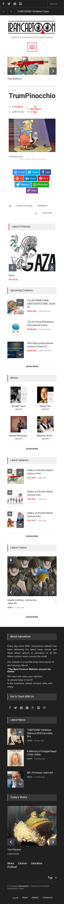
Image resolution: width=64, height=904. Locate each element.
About (25, 897)
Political (19, 107)
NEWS (29, 741)
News (10, 863)
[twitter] (9, 3)
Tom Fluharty (14, 849)
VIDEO (10, 607)
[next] (53, 71)
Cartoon (22, 863)
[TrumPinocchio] (32, 135)
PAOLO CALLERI (24, 206)
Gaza (11, 275)
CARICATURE (13, 854)
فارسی (15, 897)
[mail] (14, 3)
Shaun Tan (45, 406)
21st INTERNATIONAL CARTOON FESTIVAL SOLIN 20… (41, 303)
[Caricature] (34, 826)
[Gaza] (33, 253)
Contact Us (48, 897)
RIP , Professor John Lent (40, 772)
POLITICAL (47, 213)
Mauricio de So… (45, 435)
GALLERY (31, 478)
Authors (35, 897)
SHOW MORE (32, 366)
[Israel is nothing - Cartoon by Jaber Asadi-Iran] (34, 576)
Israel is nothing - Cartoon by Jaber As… (22, 602)
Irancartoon (35, 109)
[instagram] (20, 3)
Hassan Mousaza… (18, 435)
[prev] (11, 71)
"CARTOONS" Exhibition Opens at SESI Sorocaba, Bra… (40, 733)
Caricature (36, 863)
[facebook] (3, 3)
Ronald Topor (19, 406)
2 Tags (34, 112)
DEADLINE (31, 311)
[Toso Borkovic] (32, 66)
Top (50, 877)
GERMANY (42, 206)
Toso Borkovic (14, 78)
